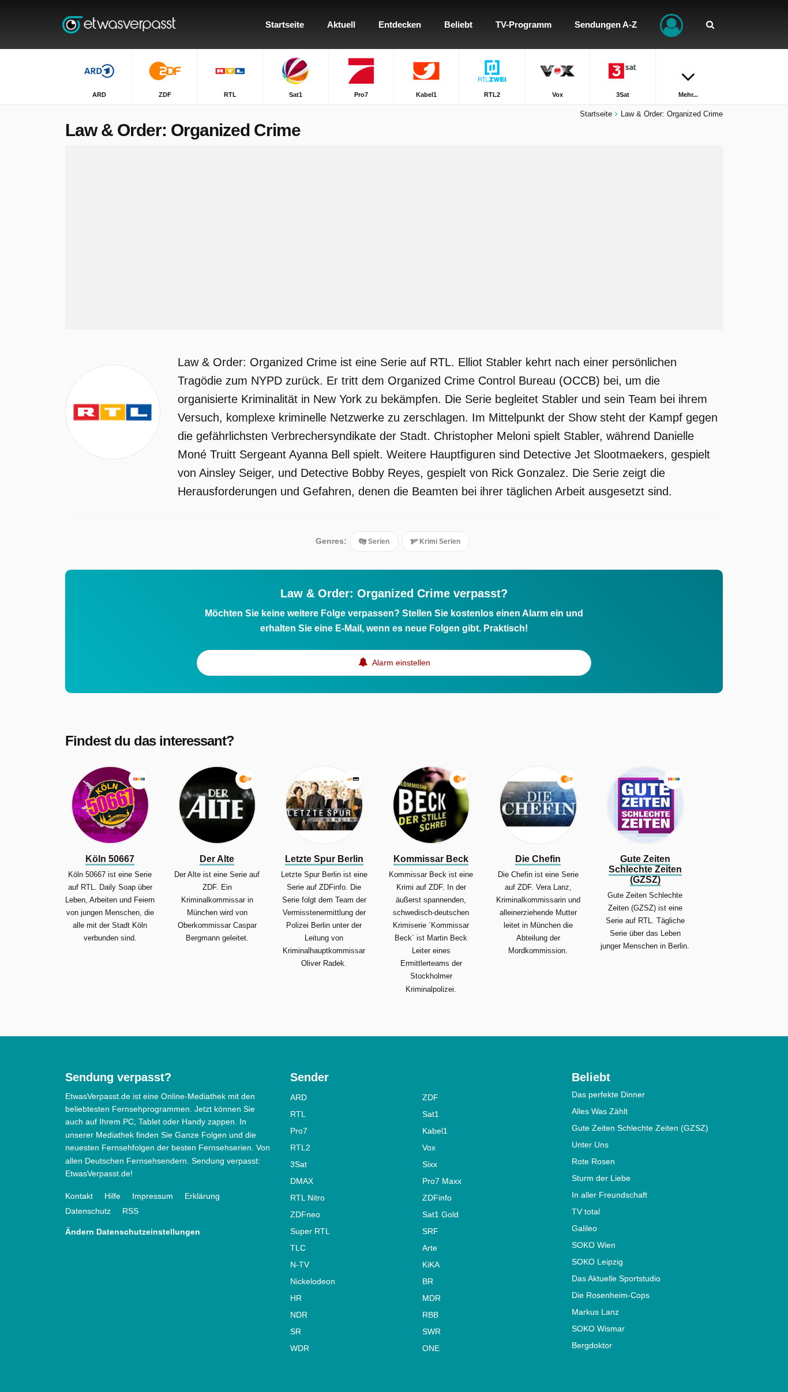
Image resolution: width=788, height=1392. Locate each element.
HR (296, 1298)
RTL (298, 1114)
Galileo (584, 1228)
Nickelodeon (312, 1281)
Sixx (429, 1164)
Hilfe (112, 1196)
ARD (298, 1097)
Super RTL (310, 1231)
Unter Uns (590, 1144)
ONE (431, 1348)
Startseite (596, 114)
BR (427, 1281)
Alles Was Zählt (600, 1111)
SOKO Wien (594, 1245)
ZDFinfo (437, 1197)
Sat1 (430, 1114)
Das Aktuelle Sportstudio (616, 1278)
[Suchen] (710, 24)
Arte (429, 1247)
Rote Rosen (593, 1161)
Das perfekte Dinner (608, 1094)
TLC (298, 1247)
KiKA (431, 1264)
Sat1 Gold (440, 1214)
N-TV (299, 1264)
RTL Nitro (307, 1197)
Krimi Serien (439, 541)
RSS (130, 1211)
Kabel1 (435, 1130)
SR (295, 1331)
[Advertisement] (394, 237)
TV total (586, 1211)
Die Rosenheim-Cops (611, 1295)
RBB (430, 1314)
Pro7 (298, 1130)
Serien (377, 541)
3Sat (298, 1164)
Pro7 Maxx (441, 1181)
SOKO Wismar (598, 1328)
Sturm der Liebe (601, 1178)
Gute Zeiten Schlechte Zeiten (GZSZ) (640, 1128)
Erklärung (202, 1196)
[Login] (671, 24)
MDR (431, 1298)
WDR (299, 1348)
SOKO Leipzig (597, 1261)
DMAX (301, 1181)
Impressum (152, 1196)
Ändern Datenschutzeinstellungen (132, 1231)
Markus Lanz (595, 1311)
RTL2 (300, 1147)
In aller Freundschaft (609, 1194)
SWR (431, 1331)
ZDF (430, 1097)
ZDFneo (305, 1214)
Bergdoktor (592, 1345)
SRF (430, 1231)
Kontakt (79, 1196)
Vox (429, 1147)
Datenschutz (88, 1211)
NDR (298, 1314)
